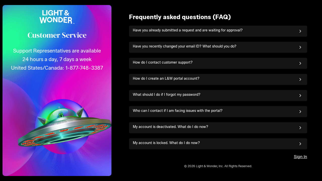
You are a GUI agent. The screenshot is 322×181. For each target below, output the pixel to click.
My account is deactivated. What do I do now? (170, 127)
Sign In (300, 156)
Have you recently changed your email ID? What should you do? (184, 46)
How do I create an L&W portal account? (166, 78)
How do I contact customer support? (163, 62)
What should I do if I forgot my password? (166, 95)
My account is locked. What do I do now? (166, 143)
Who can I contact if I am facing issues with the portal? (178, 111)
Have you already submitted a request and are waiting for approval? (188, 30)
